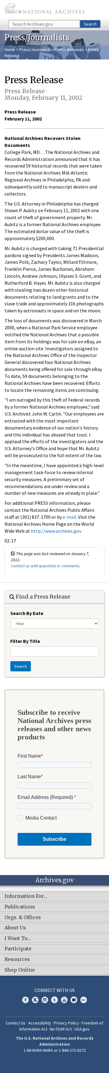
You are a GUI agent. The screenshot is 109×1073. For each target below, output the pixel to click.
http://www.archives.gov (56, 531)
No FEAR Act (61, 1029)
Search (90, 24)
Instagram (44, 999)
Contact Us (15, 1023)
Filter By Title (25, 641)
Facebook (25, 999)
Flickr (83, 999)
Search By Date (26, 613)
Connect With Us (55, 990)
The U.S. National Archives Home (44, 9)
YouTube (64, 999)
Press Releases (69, 49)
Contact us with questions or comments (45, 566)
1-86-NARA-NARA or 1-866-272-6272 (55, 1050)
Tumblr (54, 999)
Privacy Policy (66, 1023)
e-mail (69, 517)
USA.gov (82, 1029)
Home (10, 49)
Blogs (74, 999)
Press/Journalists (35, 49)
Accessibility (39, 1023)
